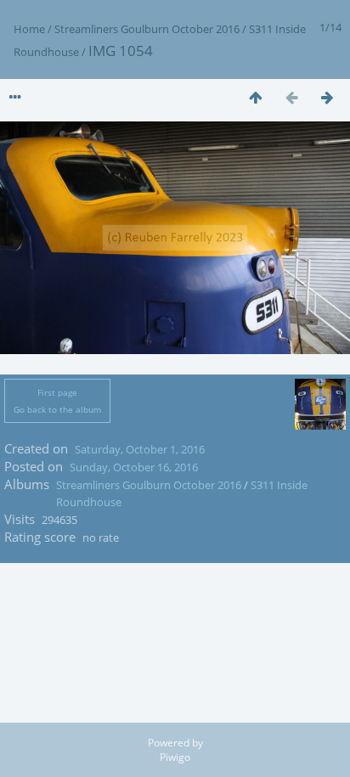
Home (29, 29)
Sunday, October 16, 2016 (134, 467)
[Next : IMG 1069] (327, 97)
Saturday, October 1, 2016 (140, 449)
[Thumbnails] (256, 97)
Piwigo (175, 757)
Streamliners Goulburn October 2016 (147, 29)
